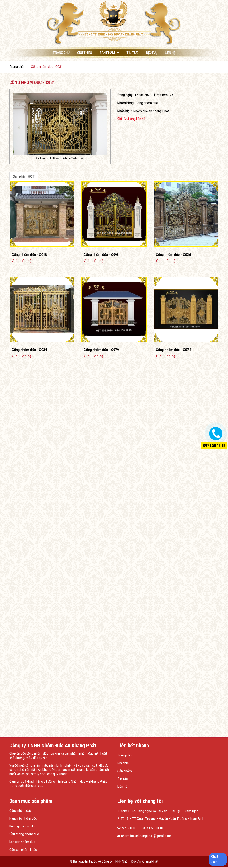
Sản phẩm (124, 771)
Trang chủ (124, 755)
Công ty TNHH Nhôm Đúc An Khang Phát (130, 861)
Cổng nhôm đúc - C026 (173, 254)
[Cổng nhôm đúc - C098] (114, 214)
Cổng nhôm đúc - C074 (173, 350)
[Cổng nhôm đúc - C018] (42, 214)
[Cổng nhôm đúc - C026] (186, 214)
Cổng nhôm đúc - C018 (29, 254)
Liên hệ (122, 787)
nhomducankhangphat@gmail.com (146, 836)
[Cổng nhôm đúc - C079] (114, 309)
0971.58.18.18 (130, 828)
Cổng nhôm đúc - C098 (101, 254)
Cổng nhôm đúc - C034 (29, 350)
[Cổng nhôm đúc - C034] (42, 309)
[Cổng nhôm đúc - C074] (186, 309)
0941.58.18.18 (153, 828)
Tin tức (122, 779)
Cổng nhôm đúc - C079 (101, 350)
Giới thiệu (123, 763)
